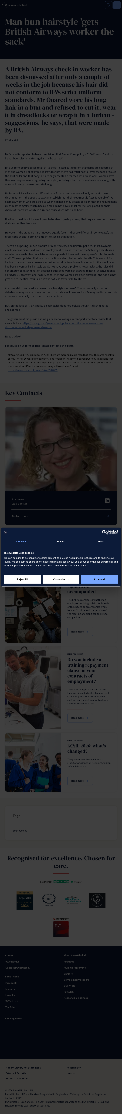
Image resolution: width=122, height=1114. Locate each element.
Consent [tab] (21, 541)
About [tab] (100, 541)
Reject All (22, 579)
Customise (59, 579)
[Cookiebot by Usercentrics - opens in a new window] (104, 532)
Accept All (99, 579)
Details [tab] (61, 541)
